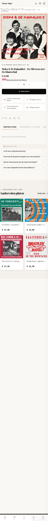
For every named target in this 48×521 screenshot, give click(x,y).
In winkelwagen (24, 91)
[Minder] (18, 84)
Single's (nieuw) (17, 8)
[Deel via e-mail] (14, 118)
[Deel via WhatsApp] (10, 118)
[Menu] (44, 4)
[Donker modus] (36, 4)
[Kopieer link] (19, 118)
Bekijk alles (42, 193)
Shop (7, 8)
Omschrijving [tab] (9, 127)
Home (1, 8)
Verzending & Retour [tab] (30, 127)
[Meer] (29, 84)
